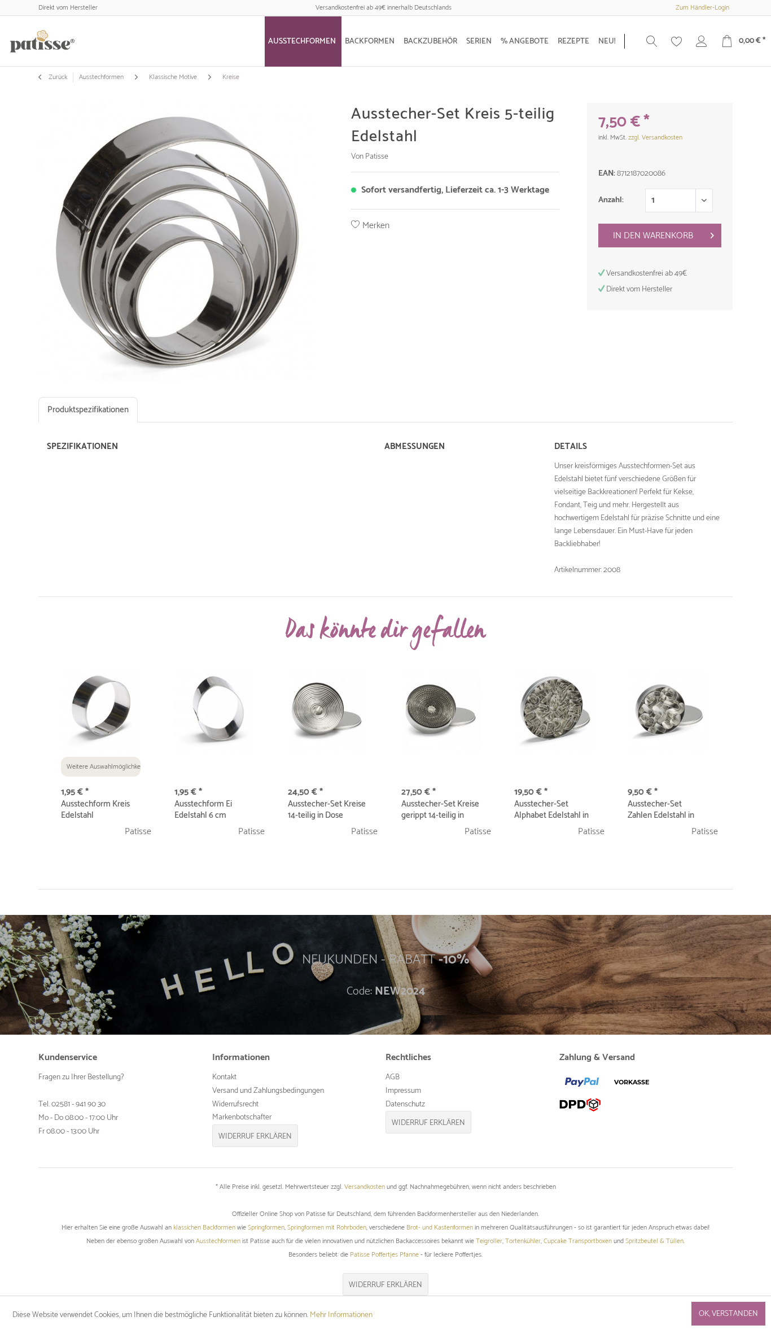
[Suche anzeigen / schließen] (652, 41)
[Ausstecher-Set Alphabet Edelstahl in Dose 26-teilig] (554, 711)
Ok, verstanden (728, 1313)
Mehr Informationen (341, 1315)
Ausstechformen (218, 1241)
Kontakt (224, 1077)
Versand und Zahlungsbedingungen (268, 1090)
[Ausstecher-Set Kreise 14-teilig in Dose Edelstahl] (327, 711)
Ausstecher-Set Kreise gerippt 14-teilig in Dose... (440, 810)
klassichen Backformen (204, 1227)
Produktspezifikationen (88, 410)
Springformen (266, 1227)
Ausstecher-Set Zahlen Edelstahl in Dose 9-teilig (661, 810)
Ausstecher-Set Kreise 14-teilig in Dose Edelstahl (327, 810)
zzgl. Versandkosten (655, 137)
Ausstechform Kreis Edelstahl (95, 810)
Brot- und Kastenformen (439, 1227)
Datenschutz (405, 1104)
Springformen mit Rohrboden (326, 1227)
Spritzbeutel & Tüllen (654, 1241)
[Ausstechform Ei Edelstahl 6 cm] (214, 711)
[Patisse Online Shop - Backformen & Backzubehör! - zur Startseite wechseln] (42, 41)
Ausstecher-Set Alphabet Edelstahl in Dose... (551, 810)
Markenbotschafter (241, 1117)
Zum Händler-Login (702, 7)
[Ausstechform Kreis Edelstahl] (101, 711)
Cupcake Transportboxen (578, 1241)
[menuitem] (303, 41)
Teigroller (489, 1241)
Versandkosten (364, 1187)
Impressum (403, 1090)
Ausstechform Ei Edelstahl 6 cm (203, 810)
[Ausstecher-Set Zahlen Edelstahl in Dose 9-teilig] (667, 711)
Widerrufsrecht (235, 1104)
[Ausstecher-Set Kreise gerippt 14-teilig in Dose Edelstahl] (441, 711)
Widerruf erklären (255, 1136)
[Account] (701, 41)
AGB (393, 1077)
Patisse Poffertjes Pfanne (384, 1254)
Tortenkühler (523, 1241)
